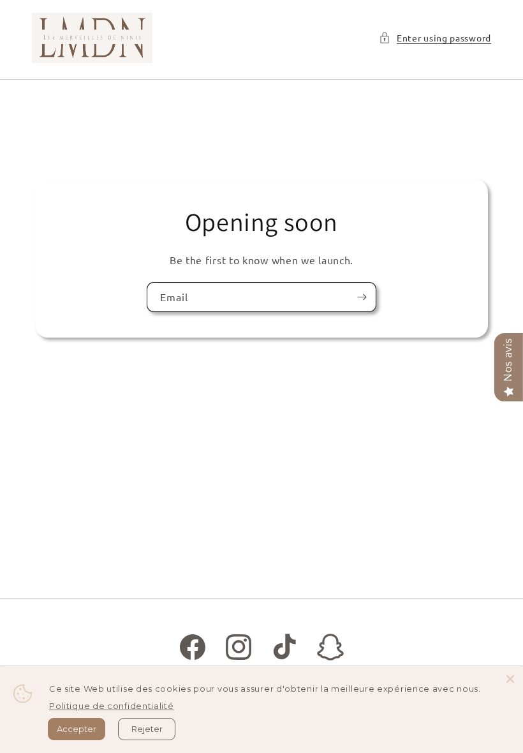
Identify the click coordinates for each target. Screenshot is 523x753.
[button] (435, 38)
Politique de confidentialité (111, 706)
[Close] (510, 679)
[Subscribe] (362, 296)
